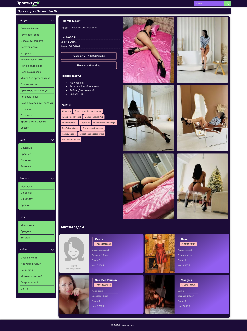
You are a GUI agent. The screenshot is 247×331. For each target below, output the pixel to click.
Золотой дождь (30, 47)
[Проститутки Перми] (30, 3)
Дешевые (26, 147)
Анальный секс (30, 28)
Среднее (26, 154)
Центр (24, 288)
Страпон (26, 109)
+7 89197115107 (188, 244)
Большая (26, 237)
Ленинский (27, 270)
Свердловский (29, 282)
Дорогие (26, 160)
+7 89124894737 (189, 285)
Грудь (23, 217)
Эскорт (25, 127)
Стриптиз (26, 115)
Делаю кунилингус (32, 40)
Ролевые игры (29, 96)
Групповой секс (30, 34)
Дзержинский (29, 257)
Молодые (26, 186)
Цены (23, 139)
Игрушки (26, 53)
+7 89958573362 (103, 244)
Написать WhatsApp (88, 65)
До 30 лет (27, 198)
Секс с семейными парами (37, 103)
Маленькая (27, 225)
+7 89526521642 (103, 285)
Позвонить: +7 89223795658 (88, 55)
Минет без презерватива (35, 78)
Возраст (24, 178)
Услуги (24, 20)
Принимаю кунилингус (34, 90)
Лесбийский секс (31, 72)
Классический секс (32, 59)
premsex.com (128, 325)
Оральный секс (30, 84)
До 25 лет (26, 192)
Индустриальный (31, 263)
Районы (24, 249)
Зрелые (25, 205)
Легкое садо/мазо (31, 65)
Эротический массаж (33, 121)
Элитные (26, 166)
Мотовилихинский (31, 276)
